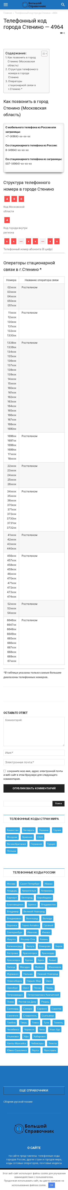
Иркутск (11, 939)
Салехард (12, 1008)
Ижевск (46, 932)
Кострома (12, 953)
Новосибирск (14, 980)
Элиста (52, 1043)
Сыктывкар (48, 1015)
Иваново (32, 932)
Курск (41, 960)
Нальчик (28, 974)
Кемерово (45, 946)
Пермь (49, 987)
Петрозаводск (15, 994)
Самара (27, 1008)
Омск (49, 980)
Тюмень (58, 1022)
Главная (7, 12)
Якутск (35, 1050)
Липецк (11, 967)
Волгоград (32, 918)
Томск (35, 1022)
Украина (43, 830)
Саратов (56, 1008)
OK (51, 1185)
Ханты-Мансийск (16, 1043)
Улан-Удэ (55, 1029)
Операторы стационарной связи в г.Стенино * (22, 85)
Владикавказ (14, 918)
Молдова (12, 837)
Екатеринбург (14, 932)
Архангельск (29, 890)
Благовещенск (15, 904)
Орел (26, 987)
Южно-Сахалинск (17, 1050)
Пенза (37, 987)
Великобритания (16, 844)
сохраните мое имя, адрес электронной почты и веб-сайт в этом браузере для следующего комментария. (33, 774)
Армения (27, 837)
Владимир (13, 911)
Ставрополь (30, 1015)
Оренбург (12, 987)
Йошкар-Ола (28, 939)
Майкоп (39, 967)
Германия (36, 844)
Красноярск (13, 960)
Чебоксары (37, 1043)
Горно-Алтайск (30, 925)
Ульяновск (13, 1036)
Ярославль (50, 1050)
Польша (11, 851)
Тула (46, 1022)
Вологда (47, 918)
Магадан (25, 967)
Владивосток (48, 904)
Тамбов (11, 1022)
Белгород (27, 897)
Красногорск (30, 953)
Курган (29, 960)
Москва (11, 883)
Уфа (26, 1036)
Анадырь (12, 890)
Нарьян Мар (34, 980)
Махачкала (54, 967)
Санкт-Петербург (30, 883)
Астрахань (47, 890)
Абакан (48, 883)
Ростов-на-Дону (27, 1001)
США (40, 837)
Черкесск (29, 1029)
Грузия (57, 830)
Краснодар (48, 953)
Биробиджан (44, 897)
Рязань (45, 1001)
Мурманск (12, 974)
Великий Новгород (34, 911)
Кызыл (52, 960)
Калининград (14, 946)
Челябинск (13, 1029)
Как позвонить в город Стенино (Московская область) (22, 61)
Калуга (30, 946)
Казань (44, 939)
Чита (42, 1029)
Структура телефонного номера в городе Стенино (23, 73)
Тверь (23, 1022)
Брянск (32, 904)
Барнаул (12, 897)
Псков (10, 1001)
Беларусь (28, 830)
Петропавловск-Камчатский (43, 994)
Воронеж (12, 925)
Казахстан (12, 830)
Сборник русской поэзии (17, 1101)
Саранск (42, 1008)
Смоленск (12, 1015)
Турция (51, 844)
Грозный (48, 925)
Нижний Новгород (47, 974)
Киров (58, 946)
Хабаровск (39, 1036)
